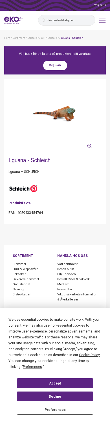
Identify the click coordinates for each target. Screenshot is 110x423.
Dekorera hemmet (26, 279)
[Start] (13, 20)
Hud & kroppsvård (25, 269)
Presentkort (65, 289)
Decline (55, 397)
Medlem (63, 284)
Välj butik (100, 4)
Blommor (19, 264)
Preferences (55, 410)
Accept (55, 383)
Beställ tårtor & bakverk (73, 279)
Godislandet (21, 284)
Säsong (18, 289)
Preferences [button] (32, 367)
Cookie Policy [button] (89, 355)
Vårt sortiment (67, 264)
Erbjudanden (66, 274)
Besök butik (65, 269)
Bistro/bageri (22, 294)
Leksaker (19, 274)
